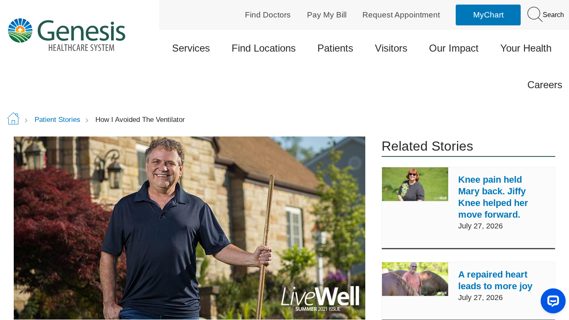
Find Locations (264, 48)
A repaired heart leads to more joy (495, 280)
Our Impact (454, 48)
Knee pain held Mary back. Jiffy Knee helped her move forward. (493, 197)
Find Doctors (268, 14)
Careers (544, 84)
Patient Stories (57, 120)
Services (191, 48)
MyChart (488, 14)
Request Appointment (401, 14)
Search (552, 14)
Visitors (391, 48)
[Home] (72, 34)
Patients (335, 48)
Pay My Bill (327, 14)
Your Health (526, 48)
